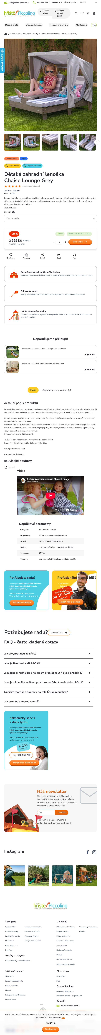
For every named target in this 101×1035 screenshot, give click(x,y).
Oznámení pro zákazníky (88, 927)
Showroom (9, 976)
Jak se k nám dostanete (14, 981)
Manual (12, 467)
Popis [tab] (33, 390)
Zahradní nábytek (31, 936)
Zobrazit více (10, 207)
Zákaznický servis (63, 936)
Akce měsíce (61, 976)
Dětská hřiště (10, 927)
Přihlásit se (69, 991)
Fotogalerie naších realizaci (15, 995)
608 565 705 (57, 3)
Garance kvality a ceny (65, 941)
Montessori (9, 941)
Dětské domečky (11, 931)
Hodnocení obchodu (64, 950)
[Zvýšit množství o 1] (65, 242)
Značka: (11, 191)
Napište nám (77, 996)
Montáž (83, 2)
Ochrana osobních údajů (65, 964)
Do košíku (78, 241)
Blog (58, 981)
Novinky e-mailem (63, 996)
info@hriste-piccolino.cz (24, 762)
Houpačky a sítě (11, 945)
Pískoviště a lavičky (47, 529)
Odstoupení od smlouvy (65, 927)
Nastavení (50, 1023)
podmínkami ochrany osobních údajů (54, 823)
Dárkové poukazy (70, 2)
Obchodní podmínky (64, 959)
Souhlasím (50, 1029)
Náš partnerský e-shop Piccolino (17, 961)
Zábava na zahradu (32, 931)
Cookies (82, 931)
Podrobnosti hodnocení (31, 186)
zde (63, 1017)
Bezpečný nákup (62, 931)
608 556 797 (42, 3)
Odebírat (62, 812)
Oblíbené (60, 991)
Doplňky (8, 950)
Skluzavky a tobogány (33, 927)
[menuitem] (44, 12)
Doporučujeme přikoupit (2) (56, 390)
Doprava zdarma (11, 985)
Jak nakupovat (61, 945)
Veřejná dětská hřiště (33, 941)
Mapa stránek (10, 999)
